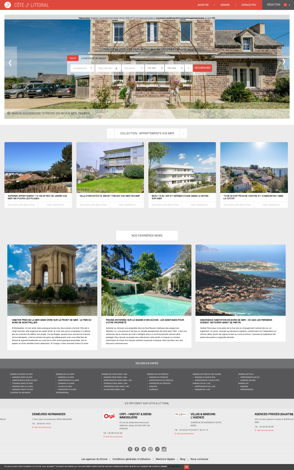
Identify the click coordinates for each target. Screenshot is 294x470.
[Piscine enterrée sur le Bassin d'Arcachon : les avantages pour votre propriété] (149, 280)
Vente (73, 58)
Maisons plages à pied (205, 377)
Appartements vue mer (68, 380)
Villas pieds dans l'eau (114, 389)
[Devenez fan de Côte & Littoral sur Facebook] (137, 451)
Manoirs (153, 386)
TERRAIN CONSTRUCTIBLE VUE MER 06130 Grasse (107, 196)
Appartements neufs (249, 377)
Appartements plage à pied (207, 380)
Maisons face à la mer (22, 386)
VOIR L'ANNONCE (55, 205)
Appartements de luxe (205, 386)
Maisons (244, 386)
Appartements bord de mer (24, 380)
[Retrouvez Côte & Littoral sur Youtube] (157, 451)
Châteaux (153, 389)
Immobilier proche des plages (207, 374)
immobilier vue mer (65, 374)
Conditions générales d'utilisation (131, 459)
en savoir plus (174, 466)
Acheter (203, 5)
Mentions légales (165, 459)
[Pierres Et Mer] (95, 417)
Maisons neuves (247, 380)
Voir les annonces (28, 430)
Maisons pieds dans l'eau (115, 377)
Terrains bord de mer (156, 133)
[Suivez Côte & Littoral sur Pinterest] (150, 451)
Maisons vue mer (66, 377)
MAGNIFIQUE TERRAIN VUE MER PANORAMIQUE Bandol (181, 196)
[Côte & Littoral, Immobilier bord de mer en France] (26, 8)
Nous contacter (199, 459)
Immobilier (243, 383)
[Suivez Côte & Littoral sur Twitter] (143, 451)
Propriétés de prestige (159, 383)
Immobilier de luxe (201, 383)
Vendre (225, 5)
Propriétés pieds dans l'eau (116, 386)
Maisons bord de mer (22, 377)
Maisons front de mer (22, 389)
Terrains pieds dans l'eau (116, 383)
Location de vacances (93, 58)
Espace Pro (249, 5)
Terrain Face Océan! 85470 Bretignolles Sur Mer (37, 196)
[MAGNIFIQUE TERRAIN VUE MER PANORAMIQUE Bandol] (196, 192)
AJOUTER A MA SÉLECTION (21, 205)
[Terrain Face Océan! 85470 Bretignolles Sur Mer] (38, 192)
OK (186, 467)
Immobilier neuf (246, 374)
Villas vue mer (65, 386)
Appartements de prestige (161, 380)
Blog (182, 459)
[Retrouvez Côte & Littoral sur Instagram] (164, 451)
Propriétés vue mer (67, 389)
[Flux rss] (130, 451)
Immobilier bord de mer (21, 374)
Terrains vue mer (66, 383)
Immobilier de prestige (157, 374)
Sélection (276, 5)
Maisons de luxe (202, 389)
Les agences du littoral (94, 459)
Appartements (246, 389)
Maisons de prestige (158, 377)
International (62, 392)
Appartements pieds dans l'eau (118, 380)
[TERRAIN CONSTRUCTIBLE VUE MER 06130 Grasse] (110, 192)
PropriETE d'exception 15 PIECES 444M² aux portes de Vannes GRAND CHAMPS (69, 113)
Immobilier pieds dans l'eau (114, 374)
